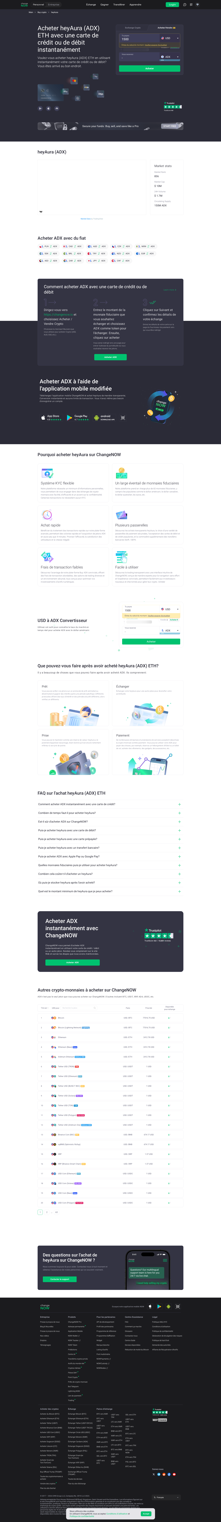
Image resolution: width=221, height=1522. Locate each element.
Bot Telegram (73, 1386)
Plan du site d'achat (48, 1488)
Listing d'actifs (102, 1350)
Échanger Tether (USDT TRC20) (80, 1428)
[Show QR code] (123, 418)
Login (172, 4)
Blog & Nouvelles (46, 1327)
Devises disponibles (132, 1345)
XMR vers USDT (115, 1455)
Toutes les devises (75, 1479)
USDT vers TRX (115, 1416)
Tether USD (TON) (67, 1105)
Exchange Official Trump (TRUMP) (77, 1473)
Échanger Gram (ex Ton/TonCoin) (75, 1456)
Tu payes (125, 36)
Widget (99, 1340)
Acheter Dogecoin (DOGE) (50, 1442)
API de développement (105, 1322)
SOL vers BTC (102, 1456)
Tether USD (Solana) (70, 1096)
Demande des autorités (161, 1345)
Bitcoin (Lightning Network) (73, 1027)
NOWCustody (102, 1363)
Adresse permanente (76, 1327)
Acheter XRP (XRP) (47, 1437)
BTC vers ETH (102, 1451)
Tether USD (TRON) (68, 1066)
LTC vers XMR (116, 1422)
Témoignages (45, 1345)
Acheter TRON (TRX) (48, 1455)
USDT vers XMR (101, 1427)
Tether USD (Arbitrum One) (74, 1125)
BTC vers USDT (100, 1419)
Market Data (92, 219)
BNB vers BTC (116, 1431)
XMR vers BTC (102, 1442)
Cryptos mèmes (74, 1368)
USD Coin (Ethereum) (69, 1173)
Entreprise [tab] (53, 4)
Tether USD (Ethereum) (70, 1076)
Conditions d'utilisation (161, 1327)
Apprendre (135, 4)
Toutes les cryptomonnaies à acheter (51, 1477)
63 (56, 1212)
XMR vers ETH (116, 1440)
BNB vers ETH (102, 1447)
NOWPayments (103, 1359)
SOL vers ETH (130, 1415)
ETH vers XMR (102, 1433)
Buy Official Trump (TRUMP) (51, 1472)
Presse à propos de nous (50, 1322)
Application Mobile (75, 1331)
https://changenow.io (58, 314)
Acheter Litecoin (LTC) (48, 1446)
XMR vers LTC (116, 1436)
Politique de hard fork (160, 1340)
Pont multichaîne (103, 1354)
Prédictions (72, 1350)
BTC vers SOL (130, 1466)
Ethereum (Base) (67, 1047)
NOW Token (72, 1345)
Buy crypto (42, 12)
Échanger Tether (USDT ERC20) (80, 1423)
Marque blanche (103, 1345)
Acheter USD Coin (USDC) (50, 1432)
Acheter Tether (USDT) (49, 1423)
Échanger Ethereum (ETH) (78, 1418)
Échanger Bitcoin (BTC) (77, 1414)
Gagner (105, 4)
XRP (60, 1154)
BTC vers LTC (130, 1434)
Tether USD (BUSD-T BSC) (71, 1086)
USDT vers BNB (129, 1427)
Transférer (119, 4)
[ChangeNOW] (24, 5)
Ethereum (62, 1037)
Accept (146, 1514)
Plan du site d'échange (77, 1484)
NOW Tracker (73, 1340)
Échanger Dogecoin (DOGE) (79, 1446)
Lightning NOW (74, 1391)
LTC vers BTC (116, 1445)
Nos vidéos (44, 1336)
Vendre (163, 620)
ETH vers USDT (128, 1439)
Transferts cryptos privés (78, 1359)
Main (31, 12)
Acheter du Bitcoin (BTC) (49, 1414)
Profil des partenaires (105, 1327)
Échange (91, 4)
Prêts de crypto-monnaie (77, 1382)
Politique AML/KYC (159, 1322)
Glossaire (128, 1331)
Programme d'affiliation (106, 1336)
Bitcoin (61, 1018)
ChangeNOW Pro (74, 1322)
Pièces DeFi (72, 1373)
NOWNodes (101, 1368)
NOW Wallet (73, 1336)
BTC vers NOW (128, 1451)
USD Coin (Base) (67, 1193)
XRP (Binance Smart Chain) (71, 1164)
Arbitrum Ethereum (71, 1057)
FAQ (126, 1322)
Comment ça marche (133, 1327)
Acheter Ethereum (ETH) (49, 1418)
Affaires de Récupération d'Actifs (165, 1350)
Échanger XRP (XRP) (76, 1463)
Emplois (43, 1340)
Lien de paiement (74, 1396)
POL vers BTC (130, 1462)
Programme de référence (106, 1331)
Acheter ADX (110, 357)
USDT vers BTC (101, 1461)
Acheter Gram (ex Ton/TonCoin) (47, 1461)
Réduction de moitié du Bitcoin (137, 1350)
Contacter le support (59, 1279)
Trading (71, 1400)
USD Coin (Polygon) (70, 1203)
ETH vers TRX (130, 1457)
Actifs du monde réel (76, 1363)
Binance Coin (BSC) (68, 1135)
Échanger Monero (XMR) (77, 1437)
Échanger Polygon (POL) (77, 1451)
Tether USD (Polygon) (71, 1115)
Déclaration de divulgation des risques (167, 1336)
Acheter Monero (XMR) (49, 1451)
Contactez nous (131, 1336)
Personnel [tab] (38, 4)
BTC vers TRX (130, 1445)
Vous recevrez (127, 54)
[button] (170, 38)
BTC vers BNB (116, 1449)
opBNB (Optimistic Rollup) (69, 1144)
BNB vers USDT (114, 1462)
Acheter (149, 68)
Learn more (169, 290)
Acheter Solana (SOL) (48, 1467)
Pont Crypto (73, 1377)
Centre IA (71, 1354)
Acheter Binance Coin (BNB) (51, 1428)
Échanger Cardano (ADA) (78, 1442)
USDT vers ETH (129, 1420)
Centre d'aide (130, 1340)
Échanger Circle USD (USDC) (79, 1432)
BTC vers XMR (102, 1414)
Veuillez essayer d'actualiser (156, 45)
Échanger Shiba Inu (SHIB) (78, 1467)
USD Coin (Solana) (69, 1183)
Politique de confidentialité (162, 1331)
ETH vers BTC (102, 1437)
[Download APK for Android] (104, 418)
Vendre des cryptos (47, 1484)
